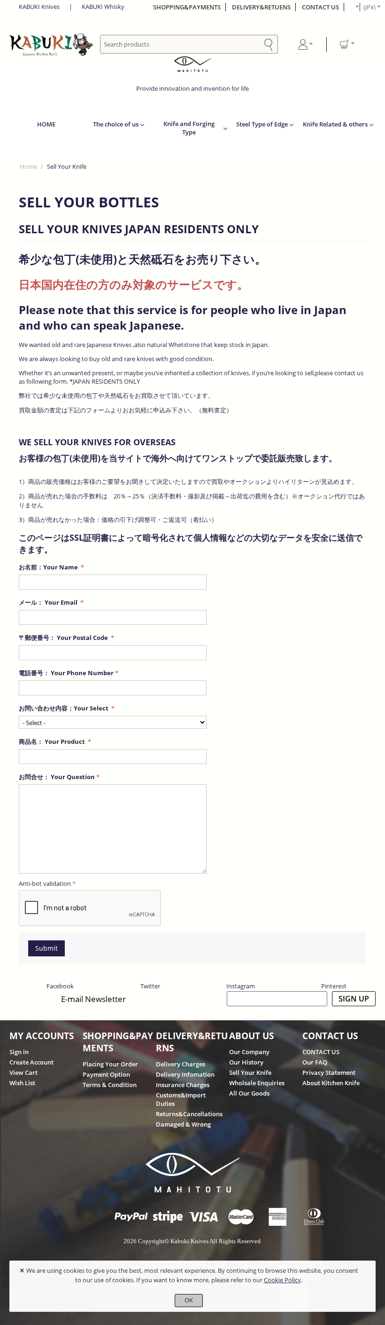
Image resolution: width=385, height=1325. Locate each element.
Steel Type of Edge (262, 124)
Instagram (240, 986)
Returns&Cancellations (189, 1114)
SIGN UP (354, 999)
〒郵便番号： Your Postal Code (64, 637)
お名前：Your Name (49, 567)
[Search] (268, 44)
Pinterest (333, 986)
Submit (46, 948)
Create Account (31, 1062)
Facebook (60, 986)
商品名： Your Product (52, 741)
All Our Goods (249, 1093)
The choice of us (116, 124)
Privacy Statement (328, 1072)
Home (28, 166)
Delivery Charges (180, 1064)
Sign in (19, 1052)
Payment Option (106, 1074)
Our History (246, 1062)
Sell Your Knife (250, 1072)
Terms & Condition (110, 1085)
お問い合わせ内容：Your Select (64, 708)
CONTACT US (320, 7)
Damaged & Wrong (183, 1124)
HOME (46, 124)
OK (189, 1300)
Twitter (150, 986)
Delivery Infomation (185, 1074)
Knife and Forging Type (189, 127)
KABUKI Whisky (103, 6)
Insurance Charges (182, 1085)
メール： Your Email (49, 602)
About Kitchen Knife (331, 1083)
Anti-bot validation (45, 883)
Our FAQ (314, 1062)
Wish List (22, 1083)
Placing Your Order (110, 1064)
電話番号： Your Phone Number (66, 673)
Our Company (249, 1052)
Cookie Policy (282, 1280)
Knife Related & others (335, 124)
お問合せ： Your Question (57, 777)
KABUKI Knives (39, 6)
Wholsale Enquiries (257, 1083)
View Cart (23, 1072)
